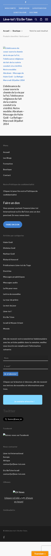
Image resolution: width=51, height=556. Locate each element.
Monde (6, 328)
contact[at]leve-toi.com (14, 464)
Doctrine (7, 271)
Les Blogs (7, 158)
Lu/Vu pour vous (10, 288)
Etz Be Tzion (8, 317)
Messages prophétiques (14, 277)
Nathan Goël (9, 254)
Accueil (6, 31)
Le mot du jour (9, 305)
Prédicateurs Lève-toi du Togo (17, 265)
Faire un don (12, 224)
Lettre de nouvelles (12, 294)
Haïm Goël (8, 242)
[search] (35, 19)
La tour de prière (10, 300)
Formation (8, 163)
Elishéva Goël (9, 248)
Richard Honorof (10, 259)
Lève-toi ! (7, 311)
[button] (46, 19)
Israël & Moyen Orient (13, 323)
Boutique (16, 31)
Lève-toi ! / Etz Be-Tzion (17, 19)
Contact (7, 175)
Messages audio (10, 282)
